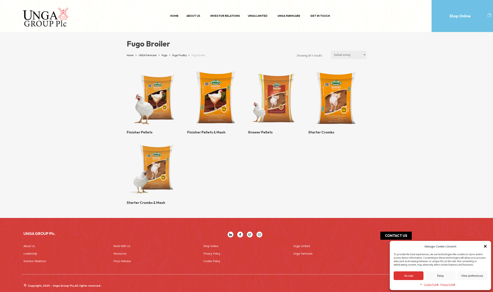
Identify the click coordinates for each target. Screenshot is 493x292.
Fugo (164, 55)
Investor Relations (225, 16)
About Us (193, 16)
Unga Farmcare (289, 16)
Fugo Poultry (179, 55)
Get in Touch (320, 16)
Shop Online (460, 16)
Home (174, 16)
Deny (440, 275)
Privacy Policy (447, 284)
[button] (485, 246)
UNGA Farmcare (148, 55)
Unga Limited (257, 16)
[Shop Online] (489, 15)
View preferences (472, 275)
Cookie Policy (431, 284)
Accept (408, 275)
